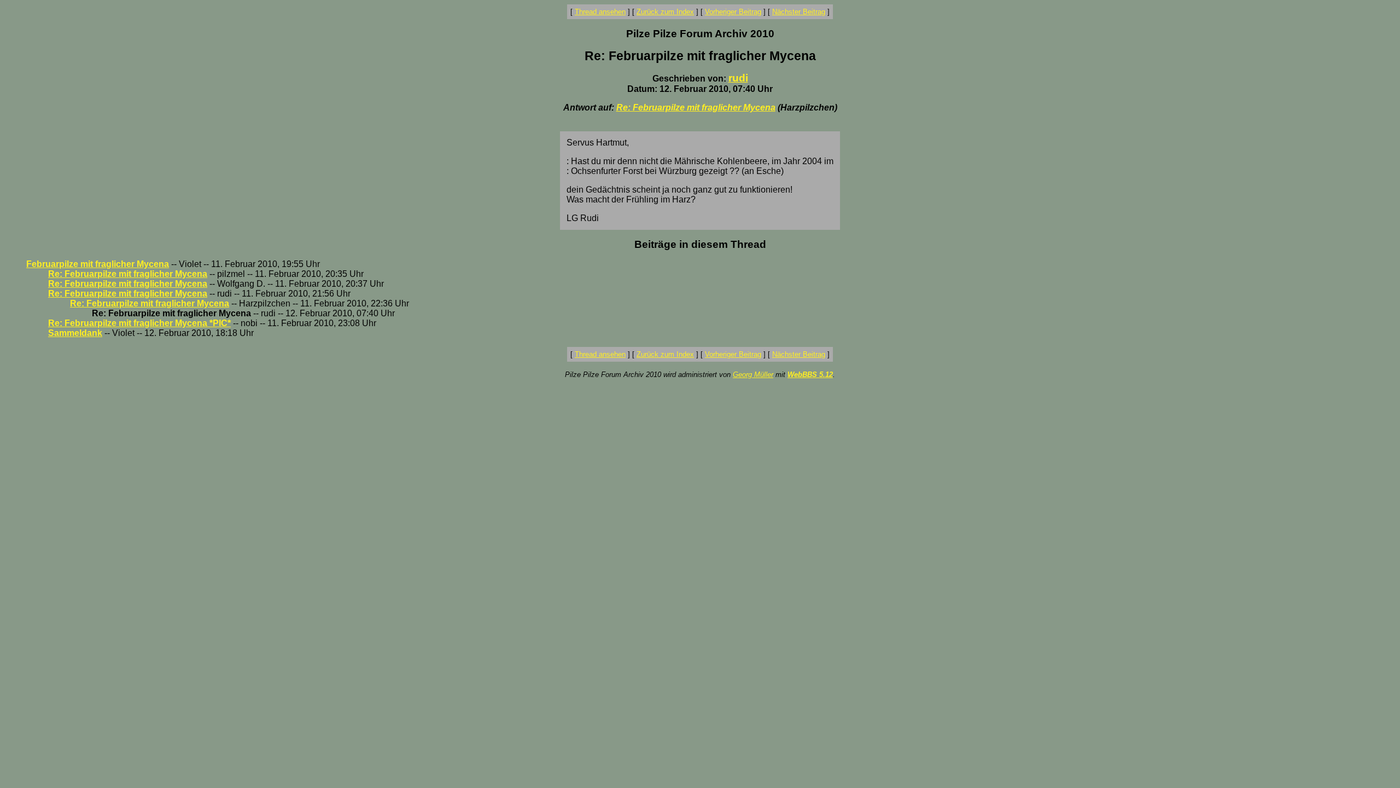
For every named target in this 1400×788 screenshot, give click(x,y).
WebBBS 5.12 (810, 374)
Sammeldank (75, 333)
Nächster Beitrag (798, 12)
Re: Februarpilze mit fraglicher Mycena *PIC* (139, 323)
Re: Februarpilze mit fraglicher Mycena (695, 107)
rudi (738, 78)
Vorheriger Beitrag (733, 12)
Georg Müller (753, 374)
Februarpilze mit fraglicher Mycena (97, 264)
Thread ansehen (600, 12)
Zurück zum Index (665, 12)
